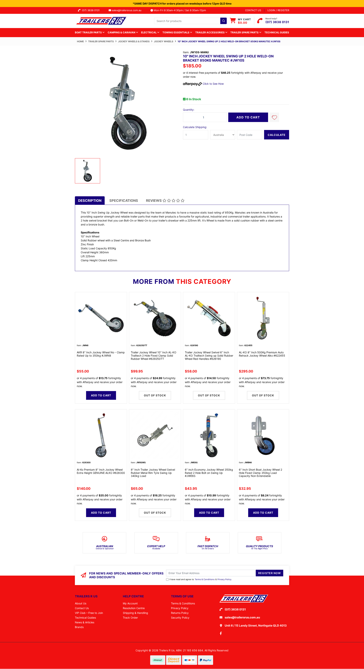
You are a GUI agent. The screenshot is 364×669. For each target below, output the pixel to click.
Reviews (154, 201)
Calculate (277, 134)
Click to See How (213, 83)
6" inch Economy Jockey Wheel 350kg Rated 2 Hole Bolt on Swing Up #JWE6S (209, 473)
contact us (253, 10)
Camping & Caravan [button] (122, 32)
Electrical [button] (149, 32)
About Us (80, 603)
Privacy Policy (224, 579)
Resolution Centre (134, 608)
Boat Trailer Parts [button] (88, 32)
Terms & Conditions (205, 579)
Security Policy (180, 617)
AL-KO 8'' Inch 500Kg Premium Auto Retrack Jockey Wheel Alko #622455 (262, 354)
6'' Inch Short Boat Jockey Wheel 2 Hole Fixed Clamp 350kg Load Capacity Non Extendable (260, 473)
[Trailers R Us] (101, 20)
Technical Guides (276, 32)
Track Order (130, 617)
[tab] (90, 200)
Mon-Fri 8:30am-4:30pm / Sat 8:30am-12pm (179, 10)
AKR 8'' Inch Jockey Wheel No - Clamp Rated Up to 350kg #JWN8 (101, 354)
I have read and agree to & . (200, 579)
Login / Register (278, 10)
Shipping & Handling (135, 612)
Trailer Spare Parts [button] (244, 32)
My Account (130, 603)
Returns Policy (180, 612)
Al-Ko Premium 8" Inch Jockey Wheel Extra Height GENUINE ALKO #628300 (101, 471)
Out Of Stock (155, 395)
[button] (274, 117)
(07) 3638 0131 (91, 10)
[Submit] (223, 21)
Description (89, 201)
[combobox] (190, 21)
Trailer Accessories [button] (210, 32)
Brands (79, 627)
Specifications (123, 201)
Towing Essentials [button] (176, 32)
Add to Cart (248, 117)
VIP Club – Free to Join (89, 612)
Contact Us (82, 608)
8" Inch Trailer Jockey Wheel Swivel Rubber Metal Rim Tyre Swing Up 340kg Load (153, 473)
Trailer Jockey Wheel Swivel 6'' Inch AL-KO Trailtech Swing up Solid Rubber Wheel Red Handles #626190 (209, 355)
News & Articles (84, 622)
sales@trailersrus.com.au (127, 10)
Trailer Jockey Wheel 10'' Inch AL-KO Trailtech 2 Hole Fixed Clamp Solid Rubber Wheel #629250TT (153, 355)
